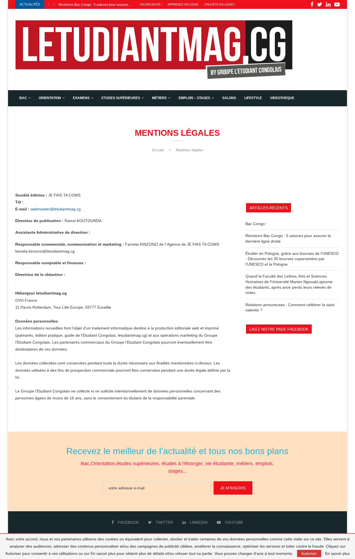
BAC (23, 98)
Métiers (159, 98)
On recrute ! (151, 4)
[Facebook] (311, 4)
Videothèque (282, 98)
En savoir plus (337, 553)
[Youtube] (337, 4)
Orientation (50, 98)
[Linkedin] (328, 4)
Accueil (158, 150)
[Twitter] (319, 4)
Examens (81, 98)
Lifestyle (253, 98)
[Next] (54, 4)
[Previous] (48, 4)
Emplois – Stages (194, 98)
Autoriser (309, 553)
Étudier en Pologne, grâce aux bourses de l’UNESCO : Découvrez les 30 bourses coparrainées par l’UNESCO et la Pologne (292, 258)
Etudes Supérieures (121, 98)
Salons (229, 98)
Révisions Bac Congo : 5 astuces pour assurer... (94, 5)
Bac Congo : (256, 223)
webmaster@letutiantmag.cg (55, 209)
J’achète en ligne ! (219, 4)
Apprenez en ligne (183, 4)
